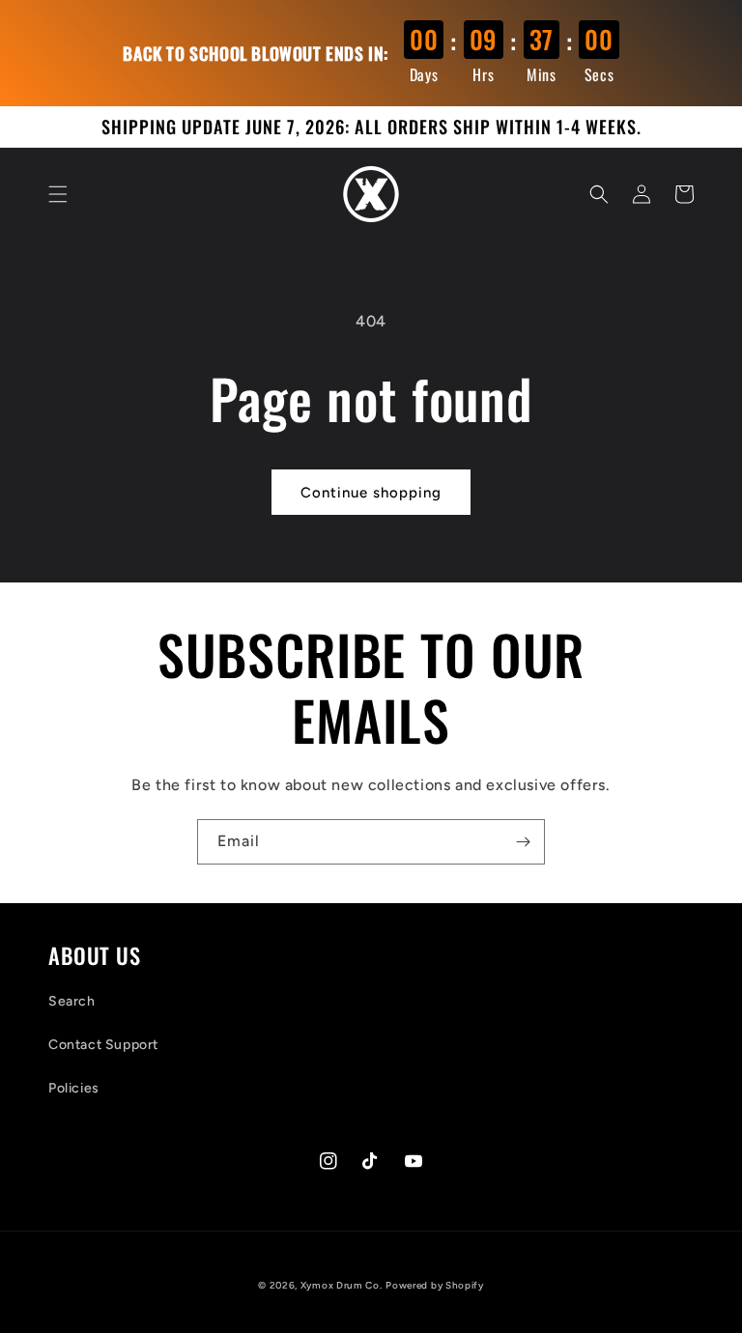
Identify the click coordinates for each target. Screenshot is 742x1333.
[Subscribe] (522, 842)
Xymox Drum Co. (341, 1285)
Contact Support (103, 1044)
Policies (74, 1088)
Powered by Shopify (434, 1285)
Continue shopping (371, 492)
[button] (58, 194)
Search (72, 1001)
